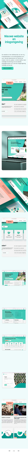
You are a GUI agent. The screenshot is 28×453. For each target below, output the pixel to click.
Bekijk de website (7, 68)
